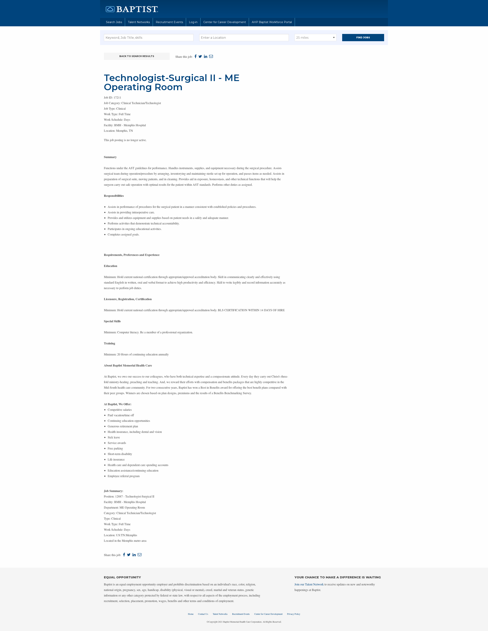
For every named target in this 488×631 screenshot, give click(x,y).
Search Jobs (114, 22)
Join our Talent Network (309, 584)
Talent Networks (139, 22)
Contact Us (203, 613)
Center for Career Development (224, 22)
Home (190, 613)
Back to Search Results (136, 56)
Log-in (193, 22)
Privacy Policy (293, 613)
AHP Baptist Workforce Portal (272, 22)
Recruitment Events (169, 22)
